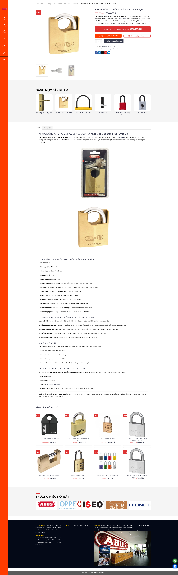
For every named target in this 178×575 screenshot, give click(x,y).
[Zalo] (175, 566)
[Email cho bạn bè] (102, 52)
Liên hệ (4, 54)
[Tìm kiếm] (4, 60)
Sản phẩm (4, 33)
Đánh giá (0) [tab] (47, 127)
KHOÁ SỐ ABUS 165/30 (78, 475)
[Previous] (39, 35)
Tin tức (4, 40)
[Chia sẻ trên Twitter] (99, 52)
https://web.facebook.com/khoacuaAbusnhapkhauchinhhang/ (116, 530)
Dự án (4, 47)
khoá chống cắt (108, 49)
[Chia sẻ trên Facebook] (96, 52)
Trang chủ (4, 19)
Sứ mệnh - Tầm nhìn (54, 525)
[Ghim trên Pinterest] (105, 52)
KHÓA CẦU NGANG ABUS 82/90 (49, 475)
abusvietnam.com (53, 384)
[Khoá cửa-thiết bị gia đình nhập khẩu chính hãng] (4, 9)
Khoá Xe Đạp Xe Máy (45, 542)
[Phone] (175, 561)
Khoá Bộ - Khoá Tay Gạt (44, 113)
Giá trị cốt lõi (40, 528)
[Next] (88, 35)
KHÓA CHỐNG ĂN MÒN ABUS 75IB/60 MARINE (137, 439)
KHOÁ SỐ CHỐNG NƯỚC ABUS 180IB (78, 439)
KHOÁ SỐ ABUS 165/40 (107, 439)
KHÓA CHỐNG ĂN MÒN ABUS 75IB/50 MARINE (137, 476)
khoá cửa (115, 49)
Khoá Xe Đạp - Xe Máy (83, 113)
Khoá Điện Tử (103, 113)
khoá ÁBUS (100, 49)
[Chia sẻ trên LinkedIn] (108, 52)
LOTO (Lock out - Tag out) (123, 113)
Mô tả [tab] (39, 127)
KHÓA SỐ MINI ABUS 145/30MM (107, 475)
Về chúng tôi (4, 26)
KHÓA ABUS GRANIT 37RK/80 (49, 439)
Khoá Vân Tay (142, 113)
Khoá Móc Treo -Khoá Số (68, 4)
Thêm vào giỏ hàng (114, 41)
